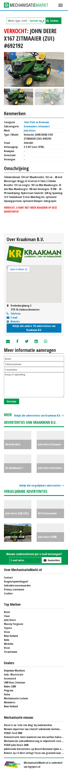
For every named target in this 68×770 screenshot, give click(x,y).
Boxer (7, 612)
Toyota (8, 628)
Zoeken (54, 21)
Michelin (8, 644)
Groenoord (10, 678)
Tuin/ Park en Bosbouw (36, 122)
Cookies (8, 593)
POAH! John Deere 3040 (16, 745)
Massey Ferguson (13, 624)
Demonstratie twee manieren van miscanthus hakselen (34, 737)
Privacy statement (14, 589)
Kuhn (6, 640)
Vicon (7, 632)
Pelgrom (8, 690)
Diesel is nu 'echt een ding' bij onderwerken (28, 725)
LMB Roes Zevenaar (14, 682)
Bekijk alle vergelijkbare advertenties (40, 485)
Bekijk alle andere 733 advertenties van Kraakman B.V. (34, 328)
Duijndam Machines (14, 670)
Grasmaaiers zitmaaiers (37, 126)
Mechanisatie (28, 5)
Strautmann (10, 652)
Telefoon (15, 313)
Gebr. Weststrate (13, 674)
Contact (8, 577)
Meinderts (9, 702)
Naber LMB (10, 686)
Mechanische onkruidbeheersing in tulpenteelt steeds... (35, 741)
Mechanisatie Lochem (16, 698)
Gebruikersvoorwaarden (17, 585)
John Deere (30, 130)
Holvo (7, 694)
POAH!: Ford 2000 (13, 733)
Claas (7, 616)
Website (15, 321)
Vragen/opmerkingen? (16, 581)
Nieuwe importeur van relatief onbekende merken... (32, 729)
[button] (8, 69)
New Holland (11, 636)
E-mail (14, 317)
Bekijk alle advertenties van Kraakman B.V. (37, 415)
